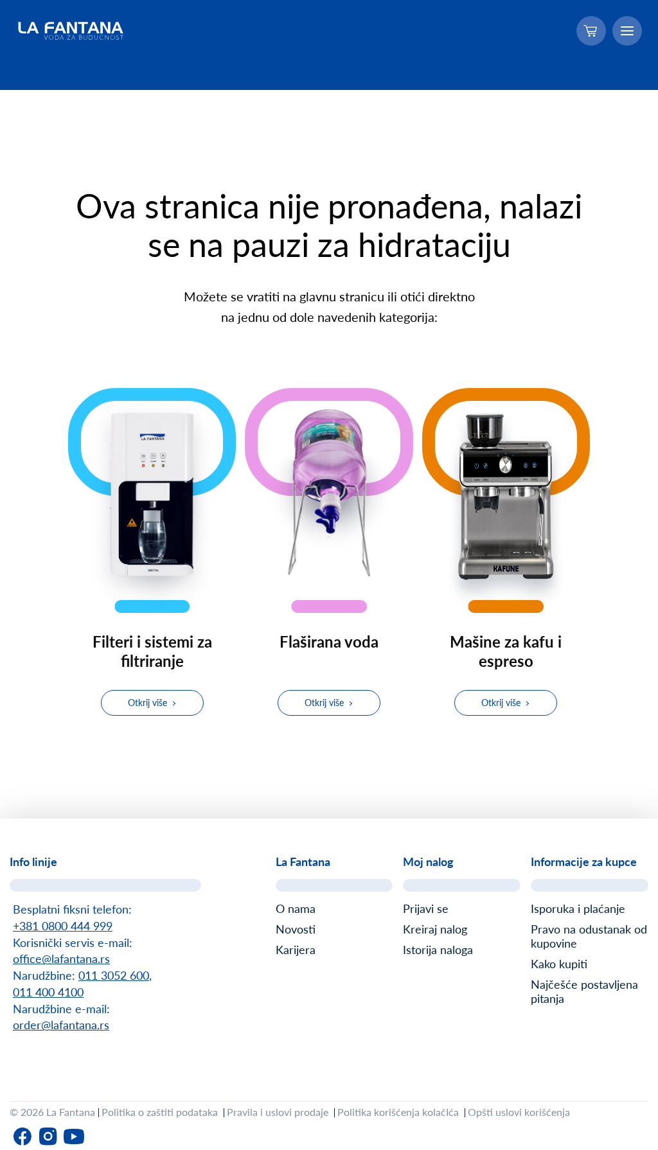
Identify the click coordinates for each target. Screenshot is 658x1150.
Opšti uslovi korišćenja (519, 1112)
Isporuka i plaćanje (578, 908)
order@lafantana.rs (61, 1025)
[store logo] (71, 31)
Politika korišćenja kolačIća (398, 1112)
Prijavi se (426, 908)
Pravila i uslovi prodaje (277, 1112)
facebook (22, 1136)
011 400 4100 (48, 992)
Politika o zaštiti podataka (160, 1112)
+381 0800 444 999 (62, 926)
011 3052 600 (113, 975)
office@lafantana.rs (61, 958)
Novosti (296, 929)
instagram (48, 1136)
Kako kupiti (559, 964)
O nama (296, 908)
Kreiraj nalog (435, 929)
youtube (74, 1136)
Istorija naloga (438, 949)
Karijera (296, 949)
